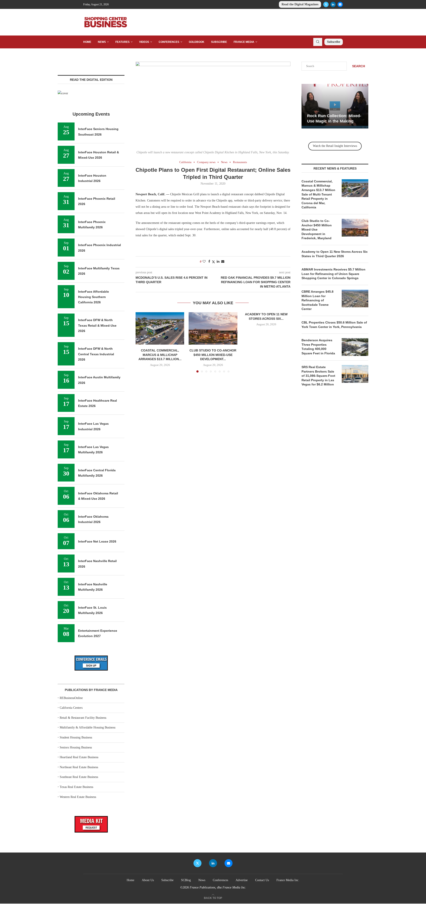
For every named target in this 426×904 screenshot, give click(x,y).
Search (358, 66)
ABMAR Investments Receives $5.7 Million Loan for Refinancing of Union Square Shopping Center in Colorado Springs (333, 274)
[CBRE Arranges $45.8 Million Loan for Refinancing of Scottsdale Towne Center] (355, 298)
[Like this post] (204, 261)
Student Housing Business (76, 737)
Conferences (169, 41)
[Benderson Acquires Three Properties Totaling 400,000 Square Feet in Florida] (355, 347)
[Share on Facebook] (209, 261)
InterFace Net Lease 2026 (97, 541)
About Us (148, 880)
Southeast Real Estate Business (79, 777)
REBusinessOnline (71, 698)
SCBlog (186, 880)
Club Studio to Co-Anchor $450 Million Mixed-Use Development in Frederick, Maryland (317, 229)
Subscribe (219, 41)
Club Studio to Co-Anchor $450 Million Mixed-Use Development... (212, 355)
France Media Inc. (287, 880)
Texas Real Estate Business (76, 787)
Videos (144, 41)
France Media (244, 41)
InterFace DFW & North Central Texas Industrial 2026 (96, 354)
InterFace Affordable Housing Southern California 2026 (93, 297)
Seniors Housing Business (76, 747)
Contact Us (262, 880)
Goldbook (196, 41)
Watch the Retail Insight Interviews (335, 146)
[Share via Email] (222, 261)
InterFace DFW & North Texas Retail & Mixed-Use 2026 (97, 325)
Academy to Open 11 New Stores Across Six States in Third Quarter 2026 (335, 254)
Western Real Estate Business (78, 797)
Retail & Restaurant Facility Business (83, 717)
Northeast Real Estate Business (79, 767)
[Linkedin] (333, 4)
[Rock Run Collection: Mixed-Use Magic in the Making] (335, 106)
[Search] (317, 42)
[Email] (340, 4)
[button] (141, 342)
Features (122, 41)
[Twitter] (326, 4)
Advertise (242, 880)
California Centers (71, 707)
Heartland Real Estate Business (79, 757)
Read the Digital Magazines (300, 4)
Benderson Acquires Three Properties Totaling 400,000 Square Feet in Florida (319, 346)
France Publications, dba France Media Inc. (218, 887)
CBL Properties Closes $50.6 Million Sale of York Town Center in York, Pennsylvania (334, 325)
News (102, 41)
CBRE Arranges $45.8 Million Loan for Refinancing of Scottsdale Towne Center (317, 300)
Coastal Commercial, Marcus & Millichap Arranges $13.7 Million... (159, 355)
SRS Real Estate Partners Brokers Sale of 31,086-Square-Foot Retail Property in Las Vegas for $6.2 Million (318, 375)
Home (87, 41)
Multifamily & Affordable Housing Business (87, 727)
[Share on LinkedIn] (218, 261)
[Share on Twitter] (213, 262)
